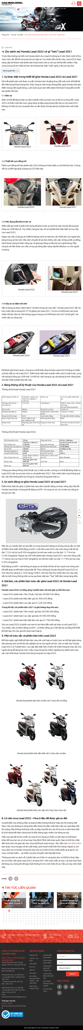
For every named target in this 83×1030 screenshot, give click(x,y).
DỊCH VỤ (32, 967)
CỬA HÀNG (33, 964)
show (16, 71)
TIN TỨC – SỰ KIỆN (33, 959)
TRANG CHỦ (33, 955)
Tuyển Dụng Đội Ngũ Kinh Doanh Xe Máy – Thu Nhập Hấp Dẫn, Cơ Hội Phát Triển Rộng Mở (14, 902)
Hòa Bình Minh (74, 843)
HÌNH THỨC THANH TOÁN (34, 987)
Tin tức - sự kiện (17, 35)
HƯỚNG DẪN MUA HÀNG (47, 956)
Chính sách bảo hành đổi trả (48, 976)
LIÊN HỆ (32, 970)
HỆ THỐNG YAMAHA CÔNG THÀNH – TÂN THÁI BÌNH (34, 979)
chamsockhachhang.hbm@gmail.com (14, 997)
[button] (4, 911)
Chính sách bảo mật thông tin (47, 968)
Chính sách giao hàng (47, 962)
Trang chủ (5, 35)
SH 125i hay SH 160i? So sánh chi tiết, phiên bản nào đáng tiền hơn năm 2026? (41, 902)
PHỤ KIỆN (32, 973)
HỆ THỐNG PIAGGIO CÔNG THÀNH (48, 983)
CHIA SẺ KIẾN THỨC (47, 990)
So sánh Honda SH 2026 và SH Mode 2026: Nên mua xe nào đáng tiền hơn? (69, 902)
